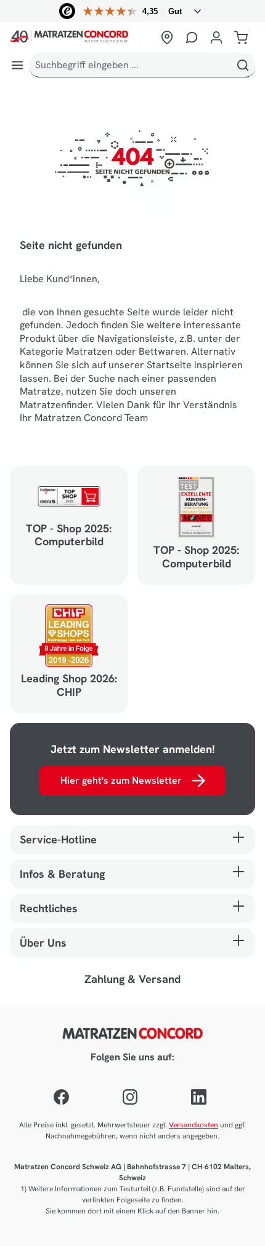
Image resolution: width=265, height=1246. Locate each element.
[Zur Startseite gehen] (81, 37)
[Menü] (17, 65)
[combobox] (130, 65)
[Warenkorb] (240, 37)
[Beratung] (191, 37)
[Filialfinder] (167, 37)
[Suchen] (242, 65)
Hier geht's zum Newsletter (121, 780)
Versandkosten (193, 1125)
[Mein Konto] (216, 37)
